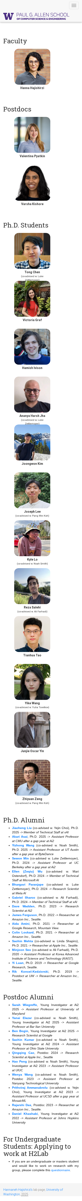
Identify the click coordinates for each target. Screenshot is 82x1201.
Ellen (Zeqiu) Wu (27, 871)
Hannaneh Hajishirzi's (18, 1190)
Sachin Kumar (23, 1039)
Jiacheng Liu (22, 828)
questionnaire (60, 1170)
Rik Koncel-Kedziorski (30, 971)
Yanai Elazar (22, 1018)
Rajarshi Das (21, 1105)
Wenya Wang (22, 1074)
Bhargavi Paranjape (28, 884)
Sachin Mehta (22, 941)
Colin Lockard (23, 932)
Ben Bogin (20, 1031)
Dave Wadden (23, 906)
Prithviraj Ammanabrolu (30, 1087)
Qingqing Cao (23, 1052)
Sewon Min (20, 858)
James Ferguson (24, 915)
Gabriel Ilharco (23, 897)
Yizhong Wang (23, 845)
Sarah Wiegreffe (24, 1005)
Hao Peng (19, 1061)
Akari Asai (20, 836)
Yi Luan (18, 963)
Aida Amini (21, 923)
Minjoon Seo (21, 950)
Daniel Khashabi (25, 1113)
